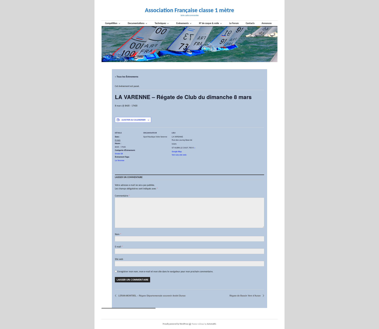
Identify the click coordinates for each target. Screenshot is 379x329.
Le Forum (234, 23)
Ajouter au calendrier (134, 119)
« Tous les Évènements (126, 76)
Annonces (267, 23)
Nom (118, 234)
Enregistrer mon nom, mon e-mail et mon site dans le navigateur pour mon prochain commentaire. (165, 272)
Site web (119, 259)
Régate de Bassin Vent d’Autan (245, 295)
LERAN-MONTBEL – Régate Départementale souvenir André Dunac (152, 295)
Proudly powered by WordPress (175, 324)
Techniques (160, 23)
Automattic (211, 324)
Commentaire (122, 196)
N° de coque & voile (209, 23)
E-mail (119, 247)
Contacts (250, 23)
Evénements (182, 23)
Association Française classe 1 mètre (189, 11)
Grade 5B (119, 153)
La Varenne (119, 160)
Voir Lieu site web (179, 154)
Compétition (111, 23)
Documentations (136, 23)
